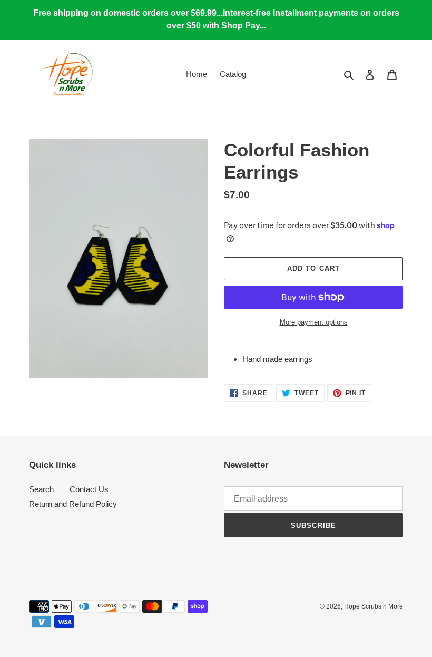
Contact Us (89, 489)
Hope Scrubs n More (373, 606)
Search (41, 489)
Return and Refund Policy (73, 503)
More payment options (314, 322)
